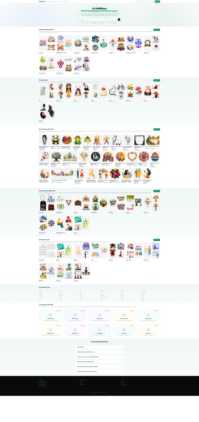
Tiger (101, 299)
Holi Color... (64, 148)
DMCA (122, 382)
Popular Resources (42, 382)
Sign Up (81, 382)
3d (39, 100)
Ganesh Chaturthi (59, 73)
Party (92, 259)
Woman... (129, 182)
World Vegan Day (59, 212)
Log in (153, 1)
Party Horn (46, 165)
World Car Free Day (94, 52)
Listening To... (124, 182)
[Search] (149, 1)
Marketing (41, 280)
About (122, 381)
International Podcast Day (131, 52)
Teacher (61, 1)
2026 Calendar (41, 259)
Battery (40, 290)
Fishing (101, 292)
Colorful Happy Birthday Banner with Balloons (59, 180)
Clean (42, 1)
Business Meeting (42, 232)
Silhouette (41, 120)
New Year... (88, 182)
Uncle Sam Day (76, 73)
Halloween (49, 1)
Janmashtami (146, 52)
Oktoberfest (111, 52)
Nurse (81, 295)
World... (64, 165)
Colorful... (145, 165)
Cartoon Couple (105, 182)
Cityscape (108, 165)
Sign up (157, 1)
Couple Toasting (77, 183)
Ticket (81, 299)
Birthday (75, 232)
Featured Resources (42, 384)
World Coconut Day (42, 73)
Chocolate (102, 290)
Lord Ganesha (76, 148)
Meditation (61, 295)
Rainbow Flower (117, 182)
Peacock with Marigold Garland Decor (152, 146)
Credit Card (143, 290)
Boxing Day (111, 212)
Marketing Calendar (42, 385)
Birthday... (41, 165)
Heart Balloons (81, 166)
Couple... (135, 183)
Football (65, 1)
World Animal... (53, 148)
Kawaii (92, 100)
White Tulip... (53, 166)
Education (58, 280)
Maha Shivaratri (114, 148)
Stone (40, 299)
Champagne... (94, 182)
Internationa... (95, 148)
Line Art (110, 100)
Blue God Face (153, 166)
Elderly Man (45, 182)
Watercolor (128, 100)
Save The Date (103, 297)
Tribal (122, 299)
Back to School (55, 1)
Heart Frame (135, 165)
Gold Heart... (129, 165)
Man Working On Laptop (60, 232)
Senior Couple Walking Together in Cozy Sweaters (97, 147)
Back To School (129, 259)
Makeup (40, 295)
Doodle (145, 100)
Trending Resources (42, 381)
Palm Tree (122, 295)
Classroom (76, 280)
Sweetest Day (77, 182)
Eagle (81, 292)
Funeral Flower (42, 148)
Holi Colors (69, 148)
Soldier (142, 297)
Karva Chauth (145, 182)
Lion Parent (117, 166)
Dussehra (152, 165)
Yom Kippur (41, 52)
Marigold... (148, 148)
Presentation (146, 259)
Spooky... (136, 148)
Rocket (60, 297)
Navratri (104, 148)
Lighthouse (143, 292)
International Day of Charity (61, 52)
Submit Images (82, 384)
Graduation (111, 259)
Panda (58, 148)
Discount (40, 292)
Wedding (75, 259)
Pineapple (40, 297)
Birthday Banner (59, 182)
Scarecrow (146, 212)
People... (68, 165)
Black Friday (41, 212)
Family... (96, 165)
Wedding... (125, 148)
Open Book (102, 295)
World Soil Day (93, 212)
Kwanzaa (75, 212)
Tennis (60, 299)
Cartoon (57, 100)
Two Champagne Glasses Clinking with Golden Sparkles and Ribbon (91, 181)
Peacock (152, 148)
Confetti (122, 290)
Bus (60, 290)
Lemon (122, 292)
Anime (75, 100)
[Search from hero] (119, 19)
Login (81, 381)
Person (142, 295)
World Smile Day (77, 52)
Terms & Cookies (124, 384)
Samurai (81, 297)
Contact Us (123, 385)
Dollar (60, 292)
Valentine (143, 299)
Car (80, 290)
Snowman (122, 297)
